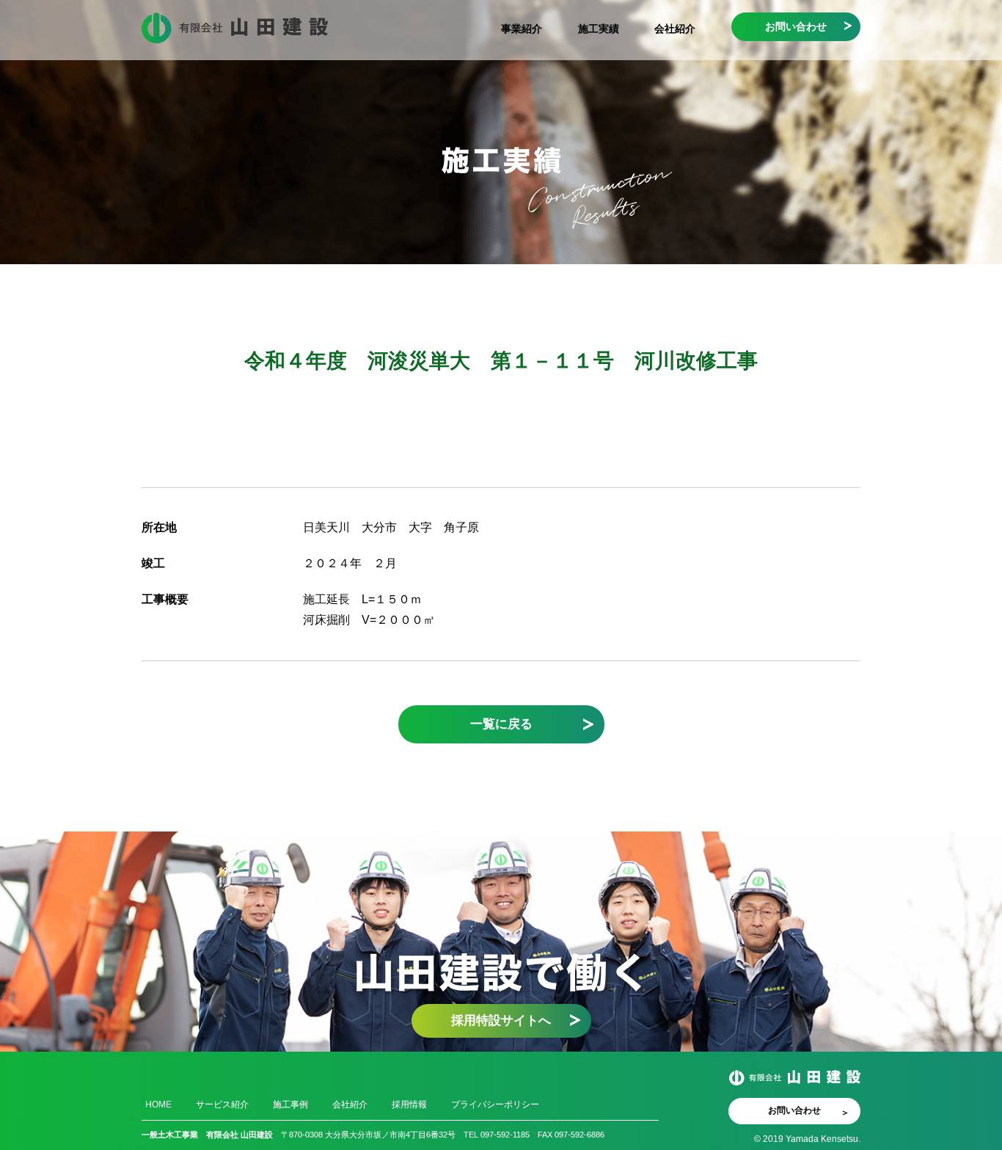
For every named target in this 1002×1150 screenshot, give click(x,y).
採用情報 (409, 1104)
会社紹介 (674, 28)
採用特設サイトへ (501, 1020)
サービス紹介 (222, 1104)
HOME (158, 1104)
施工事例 (290, 1104)
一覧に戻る (501, 723)
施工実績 (598, 28)
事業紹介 (521, 28)
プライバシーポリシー (495, 1104)
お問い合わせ (796, 26)
